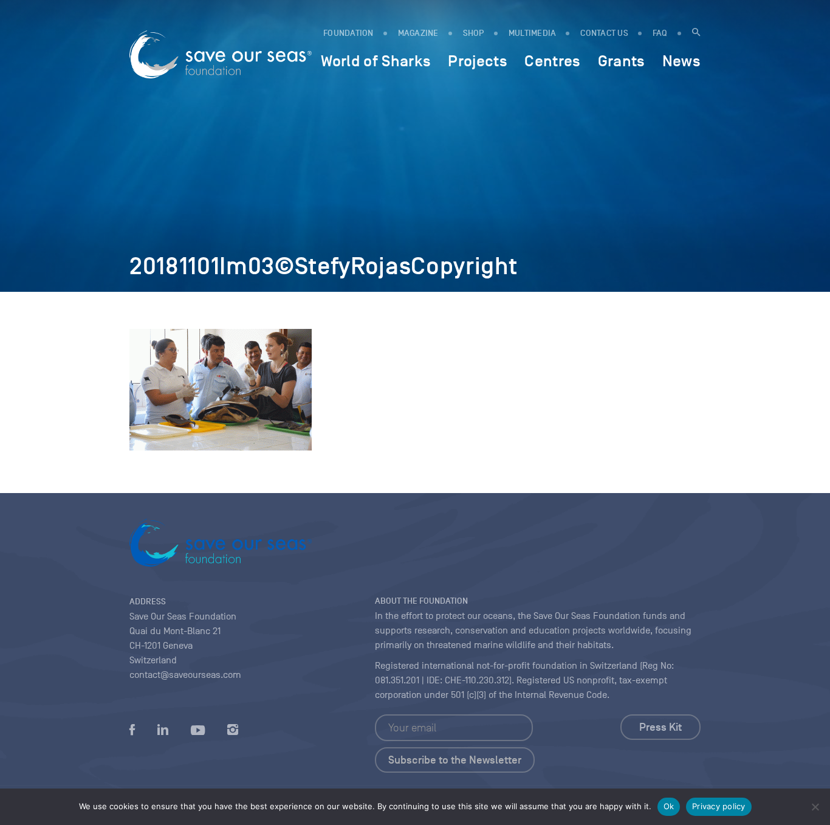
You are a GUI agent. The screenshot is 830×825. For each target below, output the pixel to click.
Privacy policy (719, 806)
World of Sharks (376, 61)
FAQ (660, 33)
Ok (669, 806)
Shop (473, 33)
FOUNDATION (348, 33)
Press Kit (660, 727)
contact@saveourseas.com (185, 674)
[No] (815, 807)
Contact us (604, 33)
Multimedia (533, 33)
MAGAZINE (418, 33)
